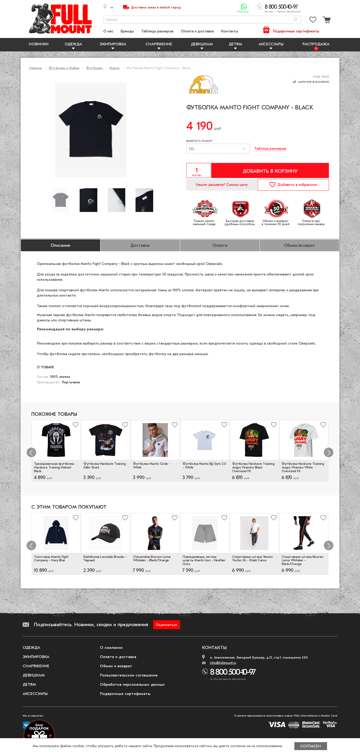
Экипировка (113, 44)
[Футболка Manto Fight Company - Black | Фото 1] (88, 200)
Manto (114, 68)
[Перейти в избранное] (313, 21)
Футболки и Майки (64, 68)
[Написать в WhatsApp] (244, 7)
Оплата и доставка (197, 31)
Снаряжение (158, 44)
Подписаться (166, 625)
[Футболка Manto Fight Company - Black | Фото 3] (144, 200)
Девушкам (202, 44)
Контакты (229, 31)
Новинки (38, 44)
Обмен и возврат (116, 666)
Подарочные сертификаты (296, 31)
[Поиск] (295, 20)
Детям (235, 44)
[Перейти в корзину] (326, 21)
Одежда (73, 44)
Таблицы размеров (157, 31)
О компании (111, 647)
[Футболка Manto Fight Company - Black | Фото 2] (116, 200)
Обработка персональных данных (132, 684)
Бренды (127, 31)
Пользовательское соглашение (129, 675)
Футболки (95, 68)
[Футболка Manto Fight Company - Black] (60, 200)
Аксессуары (271, 44)
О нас (108, 31)
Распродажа (316, 44)
